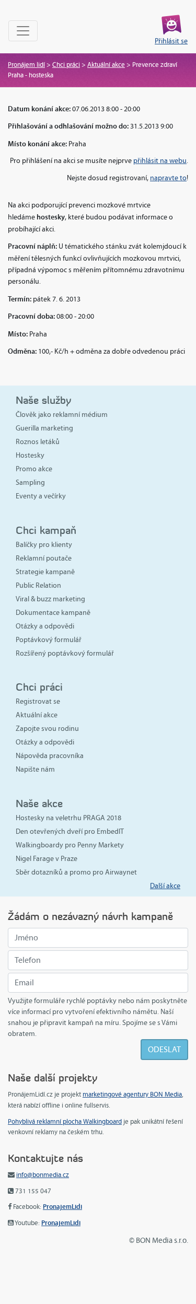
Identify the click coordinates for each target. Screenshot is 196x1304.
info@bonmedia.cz (42, 1175)
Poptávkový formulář (49, 639)
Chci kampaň (46, 530)
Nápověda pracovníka (50, 755)
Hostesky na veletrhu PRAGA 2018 (68, 817)
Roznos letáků (38, 441)
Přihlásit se (171, 41)
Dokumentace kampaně (53, 612)
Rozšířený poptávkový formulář (65, 653)
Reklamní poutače (44, 558)
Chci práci (66, 65)
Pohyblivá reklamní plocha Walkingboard (65, 1121)
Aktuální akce (106, 65)
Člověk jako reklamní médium (62, 414)
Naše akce (39, 803)
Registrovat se (38, 701)
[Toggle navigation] (23, 30)
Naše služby (43, 399)
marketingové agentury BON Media (132, 1094)
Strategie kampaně (45, 571)
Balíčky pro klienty (44, 544)
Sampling (30, 482)
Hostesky (30, 455)
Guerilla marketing (44, 428)
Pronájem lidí (26, 65)
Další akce (165, 885)
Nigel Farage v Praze (46, 858)
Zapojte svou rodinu (47, 728)
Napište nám (35, 769)
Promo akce (34, 468)
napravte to (168, 177)
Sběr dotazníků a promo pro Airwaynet (76, 872)
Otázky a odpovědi (45, 626)
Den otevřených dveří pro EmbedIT (70, 831)
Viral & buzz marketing (50, 599)
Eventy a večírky (41, 496)
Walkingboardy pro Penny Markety (70, 845)
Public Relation (38, 585)
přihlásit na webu (160, 160)
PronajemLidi (62, 1206)
